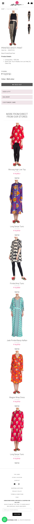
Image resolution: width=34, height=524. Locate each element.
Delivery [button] (6, 97)
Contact (17, 480)
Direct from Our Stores (12, 9)
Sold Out (18, 84)
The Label (17, 474)
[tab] (17, 92)
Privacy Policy (17, 491)
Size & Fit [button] (7, 91)
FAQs (17, 497)
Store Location (17, 477)
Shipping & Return (17, 488)
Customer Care (9, 102)
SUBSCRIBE (17, 514)
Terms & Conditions (17, 494)
